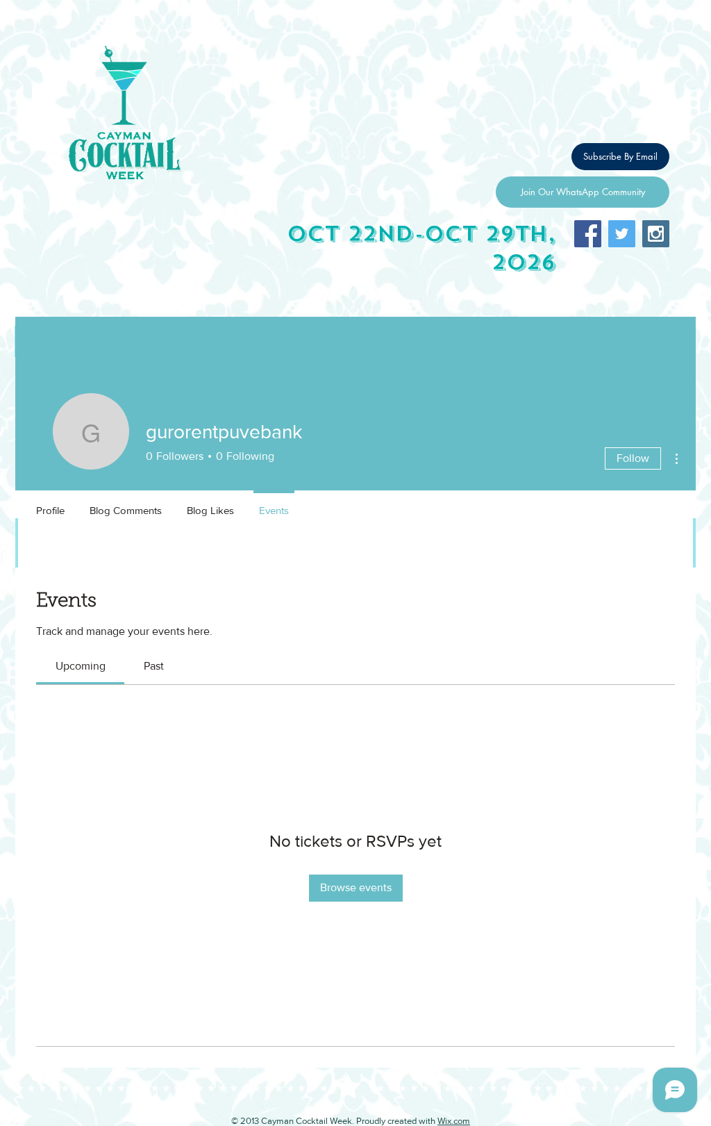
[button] (620, 156)
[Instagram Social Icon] (655, 233)
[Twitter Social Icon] (621, 233)
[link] (81, 666)
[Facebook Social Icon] (587, 233)
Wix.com (453, 1121)
